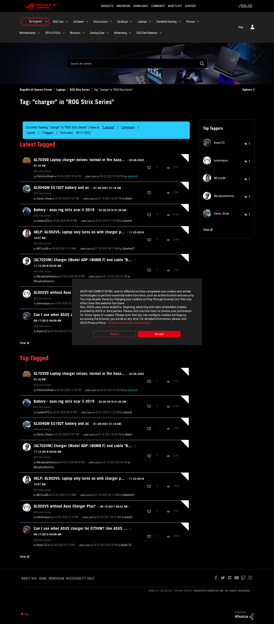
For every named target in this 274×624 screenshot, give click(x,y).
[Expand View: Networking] (130, 33)
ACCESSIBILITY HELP (80, 578)
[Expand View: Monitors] (83, 33)
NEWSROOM (56, 578)
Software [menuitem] (78, 21)
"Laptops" (108, 127)
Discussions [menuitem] (100, 21)
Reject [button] (115, 334)
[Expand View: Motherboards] (39, 33)
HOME (43, 578)
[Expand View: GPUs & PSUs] (64, 33)
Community (128, 127)
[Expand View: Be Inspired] (46, 21)
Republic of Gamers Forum (36, 89)
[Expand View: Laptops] (150, 21)
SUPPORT (190, 6)
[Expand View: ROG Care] (67, 21)
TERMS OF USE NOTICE (160, 590)
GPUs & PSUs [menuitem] (53, 32)
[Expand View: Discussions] (111, 21)
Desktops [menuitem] (122, 21)
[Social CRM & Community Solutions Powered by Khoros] (244, 615)
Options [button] (247, 89)
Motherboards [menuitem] (28, 32)
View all (24, 343)
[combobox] (137, 63)
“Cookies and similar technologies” (129, 322)
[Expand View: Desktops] (131, 21)
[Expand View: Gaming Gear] (108, 33)
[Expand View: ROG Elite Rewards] (160, 33)
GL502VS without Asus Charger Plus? (81, 506)
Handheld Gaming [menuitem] (167, 21)
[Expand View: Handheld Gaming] (180, 21)
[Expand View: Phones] (198, 21)
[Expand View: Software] (87, 21)
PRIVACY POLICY (183, 590)
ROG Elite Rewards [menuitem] (147, 32)
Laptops (61, 89)
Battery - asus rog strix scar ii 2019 (81, 209)
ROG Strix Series (80, 89)
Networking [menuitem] (120, 32)
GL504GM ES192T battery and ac (78, 187)
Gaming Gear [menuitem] (97, 32)
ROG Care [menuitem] (58, 21)
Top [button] (26, 614)
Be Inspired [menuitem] (35, 21)
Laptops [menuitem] (142, 21)
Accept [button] (159, 334)
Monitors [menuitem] (75, 32)
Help (240, 27)
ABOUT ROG (29, 578)
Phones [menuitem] (190, 21)
